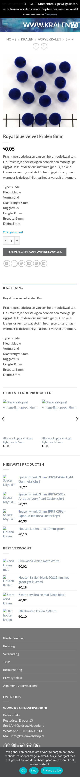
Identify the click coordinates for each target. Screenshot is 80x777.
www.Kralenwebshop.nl (40, 25)
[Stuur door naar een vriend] (29, 263)
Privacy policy (52, 770)
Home (11, 39)
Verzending (11, 654)
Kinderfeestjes (13, 638)
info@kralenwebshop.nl (27, 736)
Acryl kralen (49, 39)
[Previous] (3, 427)
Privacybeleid (12, 677)
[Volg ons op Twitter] (21, 746)
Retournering (12, 669)
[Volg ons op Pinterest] (36, 746)
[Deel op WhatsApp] (6, 263)
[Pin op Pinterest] (36, 263)
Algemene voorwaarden (20, 685)
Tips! (6, 662)
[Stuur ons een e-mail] (29, 746)
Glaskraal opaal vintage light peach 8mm (56, 440)
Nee (34, 770)
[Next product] (36, 46)
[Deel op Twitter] (21, 263)
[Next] (76, 427)
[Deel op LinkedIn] (43, 263)
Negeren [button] (51, 14)
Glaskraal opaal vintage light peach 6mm (17, 440)
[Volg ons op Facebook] (6, 746)
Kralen (27, 39)
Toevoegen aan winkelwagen (35, 252)
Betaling (9, 646)
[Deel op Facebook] (14, 263)
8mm (70, 39)
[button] (5, 25)
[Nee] (74, 763)
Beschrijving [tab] (13, 288)
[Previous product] (44, 46)
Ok (23, 770)
